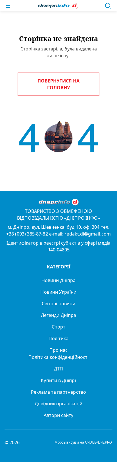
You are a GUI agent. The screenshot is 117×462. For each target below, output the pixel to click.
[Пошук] (108, 5)
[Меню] (8, 5)
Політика (59, 338)
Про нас (58, 350)
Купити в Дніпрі (58, 380)
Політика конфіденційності (58, 357)
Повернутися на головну (58, 84)
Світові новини (58, 303)
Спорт (58, 327)
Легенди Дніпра (58, 315)
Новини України (58, 292)
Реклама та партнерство (58, 392)
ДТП (58, 369)
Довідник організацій (58, 403)
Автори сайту (59, 415)
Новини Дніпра (58, 280)
